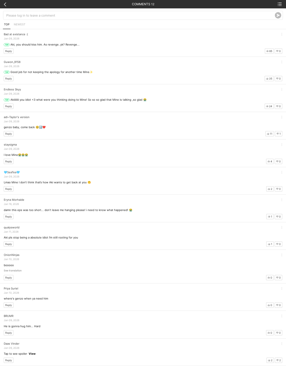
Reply (8, 51)
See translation (13, 270)
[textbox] (140, 15)
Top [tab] (6, 24)
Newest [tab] (19, 24)
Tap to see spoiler (20, 353)
